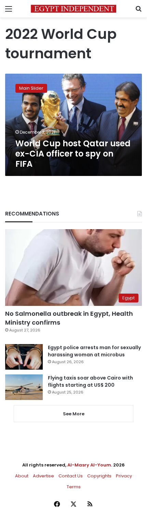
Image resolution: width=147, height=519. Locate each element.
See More (73, 414)
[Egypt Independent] (73, 9)
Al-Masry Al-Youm (89, 465)
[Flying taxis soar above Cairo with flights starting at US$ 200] (24, 387)
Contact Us (70, 476)
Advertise (43, 476)
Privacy (124, 476)
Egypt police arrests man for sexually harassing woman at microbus (94, 351)
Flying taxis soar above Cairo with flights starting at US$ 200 (90, 381)
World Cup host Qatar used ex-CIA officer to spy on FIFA (73, 153)
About (21, 476)
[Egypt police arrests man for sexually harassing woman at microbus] (24, 357)
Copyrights (99, 476)
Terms (74, 487)
